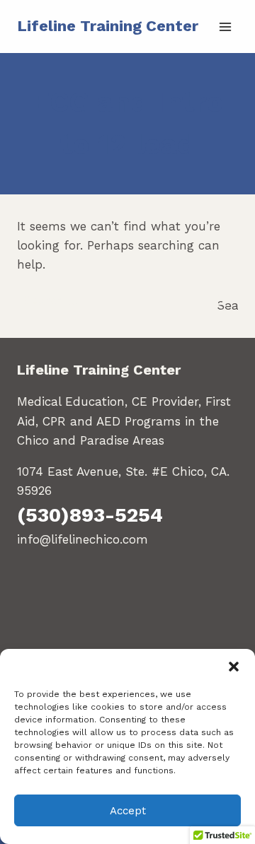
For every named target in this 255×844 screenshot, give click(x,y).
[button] (234, 667)
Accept (128, 810)
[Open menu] (225, 26)
